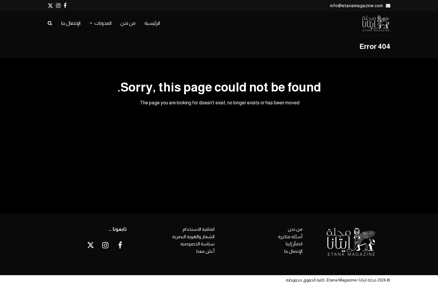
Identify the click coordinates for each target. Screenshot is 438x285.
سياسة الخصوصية (197, 243)
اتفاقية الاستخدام (199, 229)
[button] (50, 23)
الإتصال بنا (293, 251)
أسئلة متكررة (290, 236)
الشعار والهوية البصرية (193, 236)
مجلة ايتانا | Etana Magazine (352, 280)
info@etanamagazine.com (356, 5)
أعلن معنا (205, 251)
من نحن (295, 229)
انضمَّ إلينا (294, 243)
